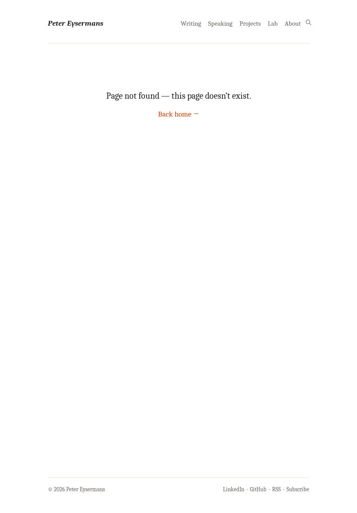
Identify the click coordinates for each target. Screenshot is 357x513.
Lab (273, 23)
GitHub (258, 489)
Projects (250, 23)
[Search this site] (308, 22)
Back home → (178, 114)
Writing (191, 23)
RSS (276, 489)
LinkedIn (233, 489)
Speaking (220, 23)
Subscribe (297, 489)
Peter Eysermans (75, 23)
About (293, 23)
